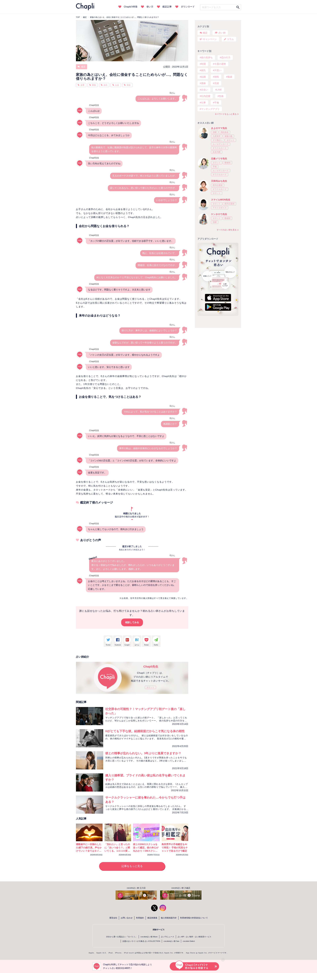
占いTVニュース (167, 937)
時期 (203, 64)
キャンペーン (210, 39)
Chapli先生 (150, 666)
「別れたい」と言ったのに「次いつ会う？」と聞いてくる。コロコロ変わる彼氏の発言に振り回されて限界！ (117, 851)
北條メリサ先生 (219, 158)
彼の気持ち (207, 57)
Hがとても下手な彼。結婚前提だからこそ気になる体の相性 (145, 731)
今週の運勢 (220, 64)
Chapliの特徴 (130, 6)
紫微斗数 (228, 136)
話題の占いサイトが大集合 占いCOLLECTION (141, 941)
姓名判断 (217, 152)
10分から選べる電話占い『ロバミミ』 (121, 937)
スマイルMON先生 (220, 199)
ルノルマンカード (221, 144)
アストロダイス (220, 208)
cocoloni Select (189, 941)
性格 (221, 96)
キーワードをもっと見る (226, 114)
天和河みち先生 (219, 181)
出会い (204, 89)
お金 (117, 85)
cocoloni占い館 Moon (149, 937)
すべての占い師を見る (227, 230)
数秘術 (227, 162)
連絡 (203, 83)
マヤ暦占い (218, 140)
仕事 (203, 102)
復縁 (230, 76)
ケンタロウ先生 (219, 214)
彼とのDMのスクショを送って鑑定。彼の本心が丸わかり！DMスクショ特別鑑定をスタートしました (145, 851)
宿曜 (215, 132)
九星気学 (217, 136)
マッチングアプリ (210, 109)
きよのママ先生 (219, 128)
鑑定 (83, 66)
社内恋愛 (205, 96)
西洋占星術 (218, 185)
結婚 (203, 76)
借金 (129, 85)
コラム (230, 39)
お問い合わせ (127, 918)
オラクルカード (220, 148)
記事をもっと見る (132, 866)
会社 (105, 85)
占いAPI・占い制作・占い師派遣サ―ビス (194, 937)
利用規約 (140, 918)
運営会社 (113, 918)
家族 (94, 85)
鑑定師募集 (152, 918)
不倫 (216, 102)
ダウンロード (188, 6)
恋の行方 (225, 57)
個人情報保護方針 (169, 918)
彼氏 (203, 70)
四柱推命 (225, 132)
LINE (219, 89)
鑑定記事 (167, 6)
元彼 (216, 83)
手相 (215, 166)
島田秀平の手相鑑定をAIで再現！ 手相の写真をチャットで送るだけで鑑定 (175, 847)
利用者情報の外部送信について (194, 918)
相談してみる (132, 622)
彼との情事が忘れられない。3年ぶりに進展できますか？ (143, 753)
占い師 (222, 32)
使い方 (149, 6)
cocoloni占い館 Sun (171, 941)
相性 (216, 76)
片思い (217, 70)
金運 (82, 85)
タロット (150, 687)
